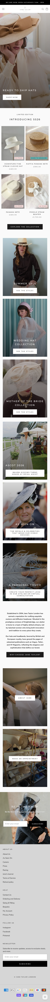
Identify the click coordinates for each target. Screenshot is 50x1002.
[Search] (43, 9)
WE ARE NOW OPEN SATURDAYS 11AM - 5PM (25, 2)
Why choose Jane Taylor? (25, 655)
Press (5, 866)
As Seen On (7, 858)
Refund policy (8, 882)
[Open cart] (47, 9)
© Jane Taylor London (25, 977)
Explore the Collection (25, 227)
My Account (7, 911)
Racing (5, 870)
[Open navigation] (3, 9)
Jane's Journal (8, 874)
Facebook (6, 931)
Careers (6, 862)
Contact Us (7, 895)
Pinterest (6, 935)
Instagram (7, 927)
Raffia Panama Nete (37, 164)
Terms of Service (9, 878)
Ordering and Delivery (11, 899)
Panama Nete (13, 212)
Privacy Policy (8, 915)
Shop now (12, 97)
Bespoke (6, 907)
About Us (6, 854)
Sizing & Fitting (8, 903)
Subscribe (37, 824)
